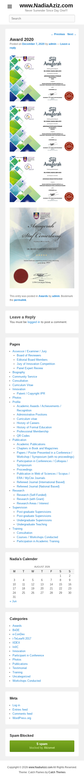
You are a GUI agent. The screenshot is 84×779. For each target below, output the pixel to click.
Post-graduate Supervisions (34, 511)
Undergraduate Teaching (32, 524)
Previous (58, 34)
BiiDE (16, 630)
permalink (20, 300)
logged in (34, 322)
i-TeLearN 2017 (21, 638)
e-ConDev (18, 634)
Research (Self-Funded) (31, 495)
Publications (20, 663)
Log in (16, 705)
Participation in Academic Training (38, 541)
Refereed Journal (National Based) (38, 486)
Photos (16, 397)
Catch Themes (56, 772)
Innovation (18, 389)
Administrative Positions (32, 414)
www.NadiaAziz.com (46, 5)
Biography (18, 372)
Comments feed (22, 713)
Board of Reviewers (29, 355)
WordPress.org (21, 718)
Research (18, 490)
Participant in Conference (28, 655)
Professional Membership (32, 431)
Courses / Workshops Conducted (37, 537)
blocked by (42, 745)
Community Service (24, 376)
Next (71, 34)
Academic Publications (31, 444)
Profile (16, 402)
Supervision (19, 507)
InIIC (15, 647)
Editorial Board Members (32, 359)
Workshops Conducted (26, 680)
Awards (43, 296)
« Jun (13, 601)
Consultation (20, 380)
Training (17, 528)
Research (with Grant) (30, 499)
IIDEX (16, 642)
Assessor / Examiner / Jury (29, 351)
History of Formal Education (34, 427)
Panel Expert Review (30, 368)
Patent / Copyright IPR (31, 393)
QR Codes (23, 435)
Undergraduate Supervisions (34, 520)
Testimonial (19, 668)
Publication (19, 439)
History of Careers (28, 423)
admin (52, 43)
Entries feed (20, 709)
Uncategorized (21, 676)
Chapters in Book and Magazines (37, 448)
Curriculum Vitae (22, 385)
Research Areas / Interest (33, 503)
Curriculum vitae (27, 418)
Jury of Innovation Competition (36, 363)
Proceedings (24, 469)
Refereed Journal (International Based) (41, 482)
